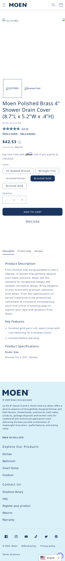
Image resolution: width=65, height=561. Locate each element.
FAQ (5, 499)
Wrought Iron (47, 170)
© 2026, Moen (10, 545)
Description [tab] (8, 251)
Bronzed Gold (14, 185)
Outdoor (8, 475)
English (51, 557)
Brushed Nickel (17, 179)
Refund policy (29, 545)
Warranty (8, 520)
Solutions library (12, 492)
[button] (4, 5)
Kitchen (7, 454)
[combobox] (50, 558)
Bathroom (8, 461)
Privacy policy (47, 545)
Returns (7, 513)
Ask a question (28, 133)
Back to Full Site (13, 437)
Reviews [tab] (38, 251)
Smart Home (10, 468)
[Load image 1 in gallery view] (12, 88)
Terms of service (11, 554)
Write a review (10, 133)
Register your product (16, 506)
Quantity (7, 193)
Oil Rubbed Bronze (18, 170)
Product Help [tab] (24, 251)
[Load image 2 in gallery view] (32, 88)
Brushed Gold (42, 178)
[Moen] (15, 393)
